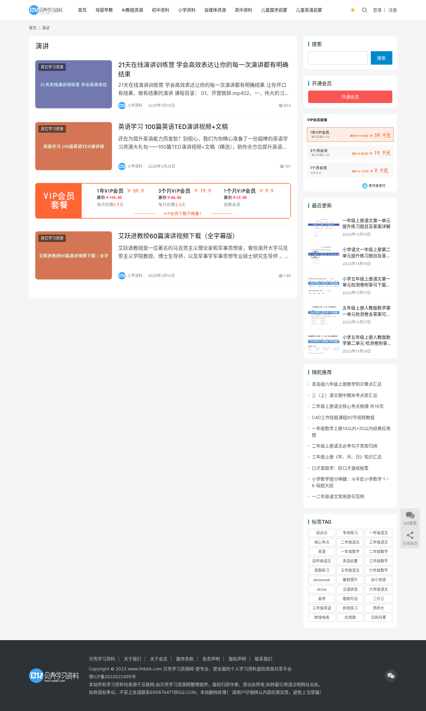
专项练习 (350, 533)
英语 (322, 551)
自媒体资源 (215, 9)
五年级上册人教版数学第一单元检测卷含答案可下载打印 (366, 314)
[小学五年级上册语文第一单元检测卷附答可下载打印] (323, 285)
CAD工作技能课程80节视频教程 (343, 417)
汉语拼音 (350, 589)
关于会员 (158, 658)
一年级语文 (378, 533)
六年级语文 (378, 589)
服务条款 (185, 658)
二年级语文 (350, 542)
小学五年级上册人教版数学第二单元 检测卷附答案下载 (367, 343)
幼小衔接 (378, 579)
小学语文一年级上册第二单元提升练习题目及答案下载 (366, 255)
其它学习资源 (52, 67)
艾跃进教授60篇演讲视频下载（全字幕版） (178, 236)
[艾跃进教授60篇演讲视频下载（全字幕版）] (73, 255)
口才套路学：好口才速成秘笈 (340, 468)
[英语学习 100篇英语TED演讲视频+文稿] (73, 146)
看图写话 (350, 598)
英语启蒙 (350, 561)
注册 (392, 9)
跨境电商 (321, 617)
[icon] (391, 675)
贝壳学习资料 (102, 658)
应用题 (350, 617)
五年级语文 (350, 570)
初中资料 (160, 9)
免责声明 (211, 658)
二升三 (378, 598)
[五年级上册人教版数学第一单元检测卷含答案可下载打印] (323, 314)
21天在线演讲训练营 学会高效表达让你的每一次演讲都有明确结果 (203, 69)
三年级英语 (321, 608)
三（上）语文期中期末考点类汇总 (344, 395)
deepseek (321, 579)
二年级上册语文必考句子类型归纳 (344, 445)
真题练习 (321, 570)
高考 (322, 598)
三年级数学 (378, 561)
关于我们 (132, 658)
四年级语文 (321, 561)
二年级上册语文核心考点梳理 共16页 (348, 406)
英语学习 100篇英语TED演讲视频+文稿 (173, 127)
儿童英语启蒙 (309, 9)
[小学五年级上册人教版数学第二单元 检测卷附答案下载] (323, 344)
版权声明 (237, 658)
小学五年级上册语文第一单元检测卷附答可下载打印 (366, 285)
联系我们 (263, 658)
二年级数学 (378, 551)
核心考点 (321, 542)
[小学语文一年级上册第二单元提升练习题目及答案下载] (323, 256)
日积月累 (378, 617)
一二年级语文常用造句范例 (338, 496)
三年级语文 (378, 542)
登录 (377, 9)
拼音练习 (350, 608)
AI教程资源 (132, 9)
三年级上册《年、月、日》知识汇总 (347, 456)
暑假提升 (350, 579)
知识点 (321, 533)
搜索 (317, 44)
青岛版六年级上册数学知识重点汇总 (347, 384)
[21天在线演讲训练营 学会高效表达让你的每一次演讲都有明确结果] (73, 84)
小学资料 (187, 9)
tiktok (322, 589)
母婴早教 (104, 9)
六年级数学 (378, 570)
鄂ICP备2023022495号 (112, 676)
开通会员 (350, 96)
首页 (82, 9)
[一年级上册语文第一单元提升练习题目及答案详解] (323, 227)
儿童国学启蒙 (274, 9)
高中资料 (243, 9)
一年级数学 (350, 551)
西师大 (378, 608)
